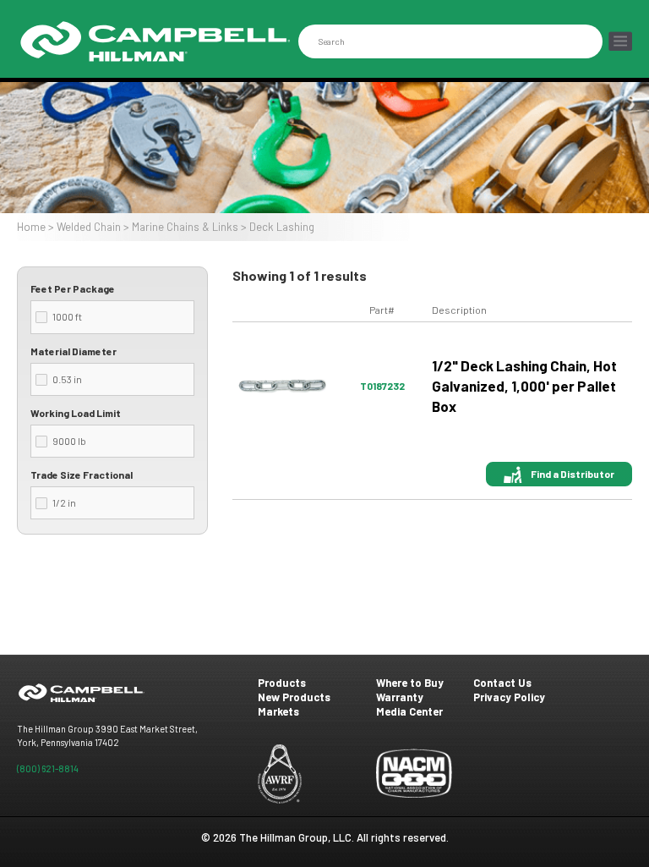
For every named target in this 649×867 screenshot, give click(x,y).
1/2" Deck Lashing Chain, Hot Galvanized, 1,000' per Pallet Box (524, 386)
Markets (278, 711)
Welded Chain (89, 226)
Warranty (399, 697)
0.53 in (67, 379)
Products (282, 682)
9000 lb (69, 441)
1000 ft (67, 316)
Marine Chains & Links (185, 226)
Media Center (409, 711)
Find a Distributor (572, 474)
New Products (294, 697)
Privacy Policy (509, 697)
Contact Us (502, 682)
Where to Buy (410, 682)
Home (31, 226)
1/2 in (64, 502)
